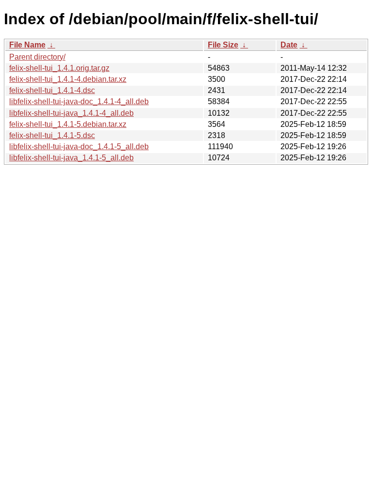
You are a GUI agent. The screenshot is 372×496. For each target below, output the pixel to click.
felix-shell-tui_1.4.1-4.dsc (52, 90)
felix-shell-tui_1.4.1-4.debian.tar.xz (67, 79)
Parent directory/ (37, 57)
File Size (223, 45)
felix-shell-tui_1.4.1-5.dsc (52, 135)
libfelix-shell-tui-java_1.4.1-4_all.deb (71, 113)
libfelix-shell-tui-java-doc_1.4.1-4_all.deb (79, 101)
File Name (27, 45)
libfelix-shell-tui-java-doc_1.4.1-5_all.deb (79, 146)
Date (288, 45)
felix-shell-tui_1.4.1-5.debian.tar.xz (67, 124)
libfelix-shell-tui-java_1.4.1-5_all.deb (71, 158)
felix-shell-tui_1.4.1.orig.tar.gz (59, 68)
